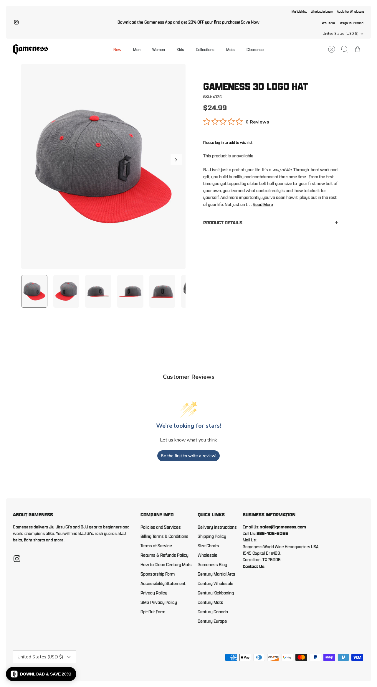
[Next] (176, 159)
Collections (205, 49)
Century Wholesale (215, 583)
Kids (180, 49)
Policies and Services (160, 527)
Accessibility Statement (163, 583)
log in (219, 142)
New (117, 49)
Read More (263, 204)
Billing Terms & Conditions (164, 536)
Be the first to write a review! (188, 456)
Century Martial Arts (216, 574)
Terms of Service (156, 546)
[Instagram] (16, 22)
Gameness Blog (212, 564)
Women (158, 49)
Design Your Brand (351, 23)
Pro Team (328, 23)
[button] (41, 674)
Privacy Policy (153, 593)
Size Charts (208, 546)
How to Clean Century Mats (166, 564)
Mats (230, 49)
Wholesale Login (322, 11)
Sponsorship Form (157, 574)
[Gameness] (30, 49)
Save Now (250, 22)
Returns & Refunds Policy (164, 555)
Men (136, 49)
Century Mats (210, 602)
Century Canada (213, 612)
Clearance (255, 49)
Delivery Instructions (217, 527)
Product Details (222, 223)
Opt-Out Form (152, 612)
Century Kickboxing (216, 593)
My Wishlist (299, 11)
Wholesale (207, 555)
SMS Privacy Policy (158, 602)
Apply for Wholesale (350, 11)
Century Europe (212, 621)
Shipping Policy (212, 536)
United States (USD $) (340, 33)
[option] (103, 166)
